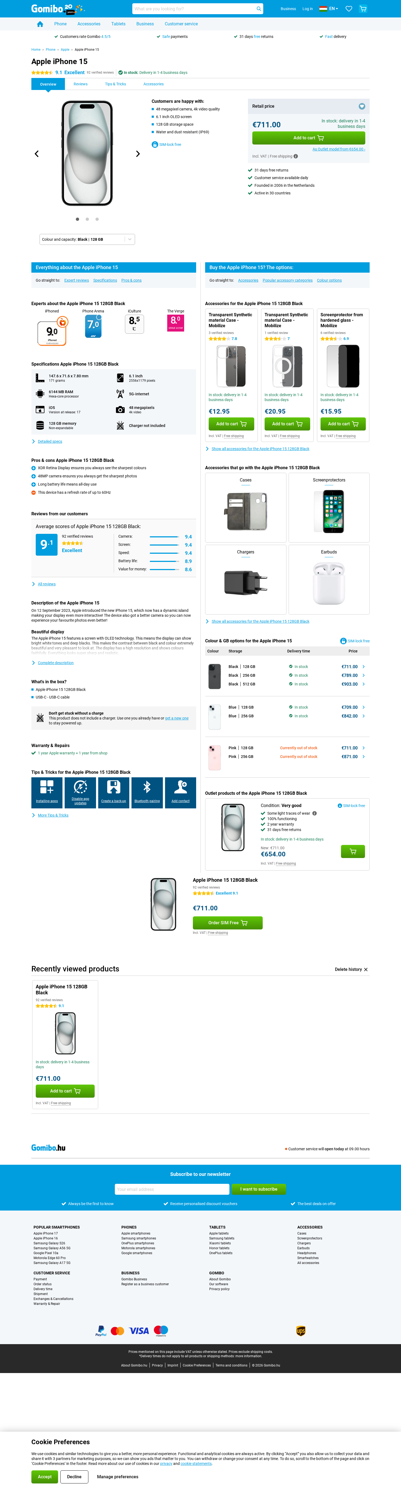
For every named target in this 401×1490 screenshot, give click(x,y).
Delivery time (43, 1289)
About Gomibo (220, 1279)
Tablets (118, 23)
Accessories (88, 23)
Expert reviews (76, 280)
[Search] (259, 8)
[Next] (137, 153)
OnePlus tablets (220, 1253)
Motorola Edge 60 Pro (50, 1258)
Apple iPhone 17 (46, 1233)
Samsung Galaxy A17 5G (52, 1263)
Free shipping (234, 436)
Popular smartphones (57, 1227)
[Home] (40, 24)
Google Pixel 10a (46, 1253)
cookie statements (196, 1463)
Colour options (329, 280)
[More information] (296, 156)
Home (35, 50)
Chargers (304, 1243)
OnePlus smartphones (137, 1243)
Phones (129, 1227)
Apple (65, 50)
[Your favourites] (348, 8)
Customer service (181, 23)
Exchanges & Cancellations (53, 1299)
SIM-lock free (170, 144)
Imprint (172, 1365)
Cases (301, 1233)
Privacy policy (219, 1289)
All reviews (47, 584)
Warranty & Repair (47, 1304)
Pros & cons (131, 280)
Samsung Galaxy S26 (49, 1243)
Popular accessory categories (288, 280)
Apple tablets (219, 1233)
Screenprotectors (309, 1238)
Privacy (157, 1365)
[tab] (77, 219)
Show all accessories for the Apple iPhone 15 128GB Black (260, 449)
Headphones (306, 1253)
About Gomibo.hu (134, 1365)
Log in (308, 9)
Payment (40, 1279)
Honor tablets (219, 1248)
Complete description (56, 663)
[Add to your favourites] (362, 106)
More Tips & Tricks (53, 815)
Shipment (41, 1294)
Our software (218, 1284)
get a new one (176, 718)
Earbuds (303, 1248)
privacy (166, 1463)
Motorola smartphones (138, 1248)
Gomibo (216, 1273)
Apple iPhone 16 (46, 1238)
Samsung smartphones (138, 1238)
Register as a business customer (145, 1284)
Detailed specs (50, 441)
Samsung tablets (221, 1238)
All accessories (308, 1263)
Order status (43, 1284)
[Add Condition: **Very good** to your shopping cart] (353, 851)
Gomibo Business (134, 1279)
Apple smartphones (135, 1233)
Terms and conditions (231, 1365)
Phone (60, 23)
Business (145, 23)
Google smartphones (136, 1253)
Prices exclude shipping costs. (251, 1352)
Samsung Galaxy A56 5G (52, 1248)
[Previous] (36, 153)
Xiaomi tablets (220, 1243)
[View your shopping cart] (363, 8)
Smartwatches (308, 1258)
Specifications (105, 280)
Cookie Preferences (197, 1365)
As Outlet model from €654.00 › (339, 149)
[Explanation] (314, 813)
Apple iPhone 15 (87, 50)
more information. (248, 1356)
